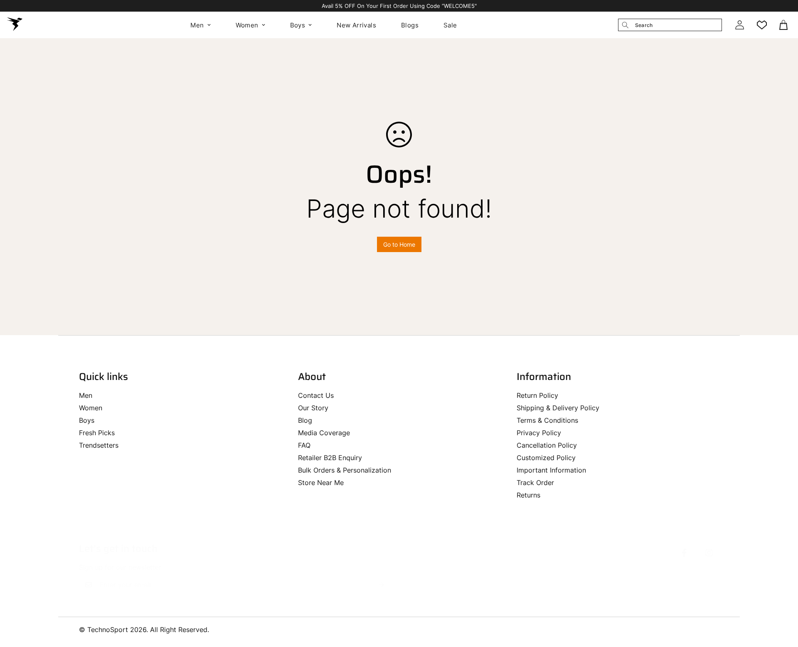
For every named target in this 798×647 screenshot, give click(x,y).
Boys (297, 25)
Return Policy (537, 395)
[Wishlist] (762, 25)
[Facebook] (684, 553)
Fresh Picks (97, 433)
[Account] (739, 25)
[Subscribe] (381, 585)
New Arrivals (356, 25)
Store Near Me (321, 482)
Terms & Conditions (547, 420)
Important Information (551, 470)
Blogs (410, 25)
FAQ (304, 445)
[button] (784, 25)
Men (197, 25)
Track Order (535, 482)
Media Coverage (324, 433)
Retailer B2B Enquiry (330, 457)
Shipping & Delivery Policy (558, 408)
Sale (450, 25)
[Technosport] (14, 25)
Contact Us (316, 395)
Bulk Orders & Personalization (344, 470)
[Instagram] (709, 553)
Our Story (313, 408)
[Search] (625, 25)
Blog (305, 420)
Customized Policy (546, 457)
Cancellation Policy (547, 445)
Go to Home (399, 244)
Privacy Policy (539, 433)
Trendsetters (98, 445)
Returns (528, 495)
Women (247, 25)
